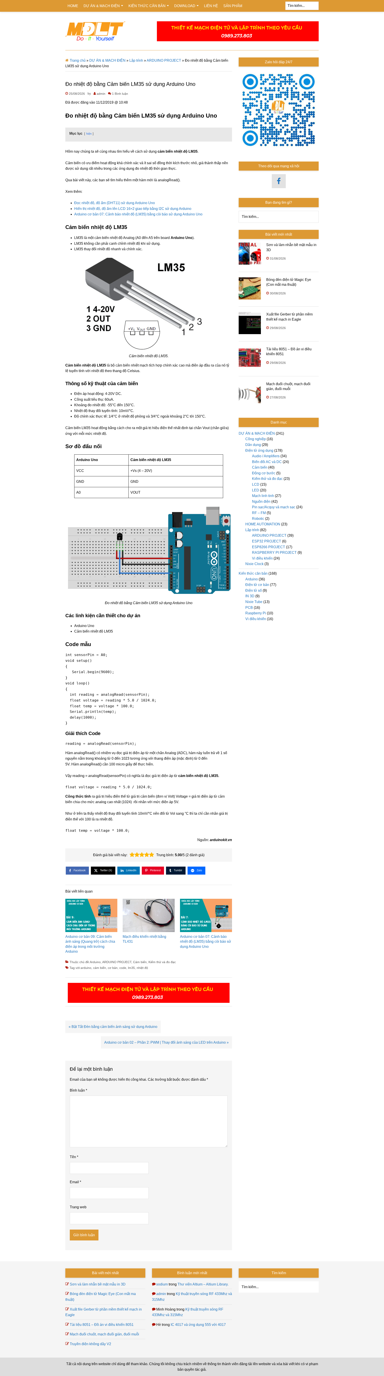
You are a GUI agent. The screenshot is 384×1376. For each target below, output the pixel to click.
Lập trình (136, 60)
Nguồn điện (261, 501)
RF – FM (259, 513)
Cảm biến (140, 962)
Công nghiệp (255, 439)
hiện (89, 133)
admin (161, 1294)
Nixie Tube (253, 602)
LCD (255, 484)
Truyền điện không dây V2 (90, 1344)
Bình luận (78, 1090)
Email (75, 1182)
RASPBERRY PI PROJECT (274, 552)
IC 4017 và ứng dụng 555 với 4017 (198, 1325)
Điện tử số (253, 590)
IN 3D (249, 596)
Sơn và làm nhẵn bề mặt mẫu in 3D (98, 1284)
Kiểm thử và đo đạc (162, 962)
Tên (74, 1157)
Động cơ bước (263, 473)
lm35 (131, 968)
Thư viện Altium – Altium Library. (203, 1284)
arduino (86, 968)
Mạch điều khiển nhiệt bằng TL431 (144, 939)
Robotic (258, 518)
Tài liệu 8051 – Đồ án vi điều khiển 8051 (102, 1325)
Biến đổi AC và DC (267, 462)
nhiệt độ (142, 968)
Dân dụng (253, 445)
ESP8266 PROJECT (268, 547)
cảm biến (99, 968)
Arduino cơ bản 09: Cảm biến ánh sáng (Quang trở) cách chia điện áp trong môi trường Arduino (90, 944)
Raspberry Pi (255, 613)
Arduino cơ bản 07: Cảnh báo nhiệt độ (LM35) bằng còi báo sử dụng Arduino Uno (138, 214)
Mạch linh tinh (263, 496)
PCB (249, 607)
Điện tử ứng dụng (259, 450)
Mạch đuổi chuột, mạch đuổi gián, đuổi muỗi (104, 1334)
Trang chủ (78, 60)
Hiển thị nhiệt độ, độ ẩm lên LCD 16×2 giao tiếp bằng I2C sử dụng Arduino (132, 209)
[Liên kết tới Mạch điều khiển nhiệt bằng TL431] (149, 916)
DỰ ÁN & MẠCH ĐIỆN (107, 60)
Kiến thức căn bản (253, 573)
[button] (132, 855)
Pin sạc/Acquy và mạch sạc (273, 507)
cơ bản (113, 968)
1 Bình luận (120, 93)
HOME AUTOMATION (262, 524)
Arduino (95, 962)
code (122, 968)
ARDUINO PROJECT (164, 60)
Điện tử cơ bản (257, 585)
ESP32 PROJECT (266, 541)
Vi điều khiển (262, 558)
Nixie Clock (254, 564)
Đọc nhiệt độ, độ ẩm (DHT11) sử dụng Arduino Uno (114, 203)
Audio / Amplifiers (266, 456)
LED (255, 490)
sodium (162, 1284)
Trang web (78, 1207)
